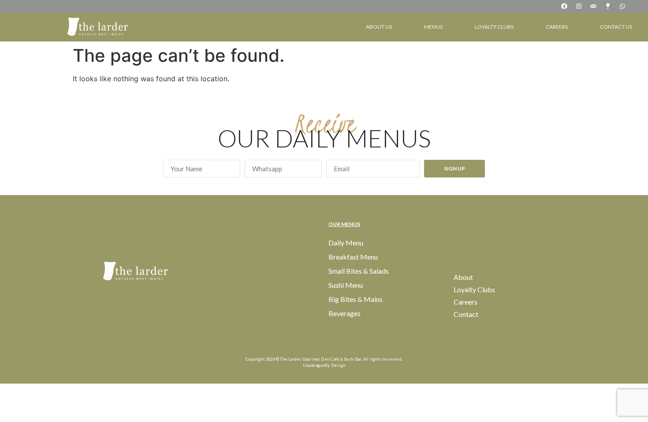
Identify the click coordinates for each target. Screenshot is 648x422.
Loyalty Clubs (494, 26)
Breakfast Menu (353, 256)
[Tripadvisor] (593, 6)
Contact (466, 314)
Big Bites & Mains (355, 299)
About (463, 277)
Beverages (344, 313)
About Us (379, 26)
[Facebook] (564, 6)
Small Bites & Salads (358, 271)
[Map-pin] (608, 6)
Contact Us (616, 26)
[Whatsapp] (622, 6)
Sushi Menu (345, 285)
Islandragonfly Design (324, 365)
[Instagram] (579, 6)
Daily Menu (345, 242)
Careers (557, 26)
